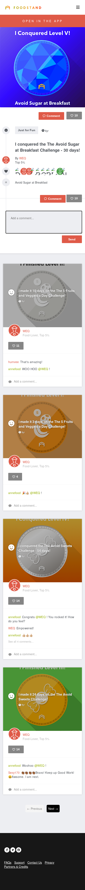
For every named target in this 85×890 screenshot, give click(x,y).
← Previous (34, 808)
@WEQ (43, 369)
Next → (53, 808)
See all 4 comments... (21, 641)
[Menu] (78, 7)
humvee (13, 362)
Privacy (49, 862)
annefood (14, 369)
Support (19, 862)
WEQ (22, 158)
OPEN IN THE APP (42, 21)
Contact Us (34, 862)
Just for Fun (26, 130)
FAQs (7, 862)
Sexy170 (14, 772)
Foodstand (23, 7)
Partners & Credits (16, 867)
